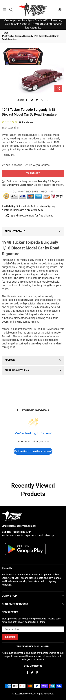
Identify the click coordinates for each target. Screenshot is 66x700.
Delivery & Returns (39, 165)
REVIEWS (10, 360)
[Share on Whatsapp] (42, 100)
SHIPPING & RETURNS (17, 370)
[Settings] (60, 9)
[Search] (11, 9)
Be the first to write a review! (33, 451)
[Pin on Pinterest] (37, 100)
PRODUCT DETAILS (15, 231)
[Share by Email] (47, 100)
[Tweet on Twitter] (31, 100)
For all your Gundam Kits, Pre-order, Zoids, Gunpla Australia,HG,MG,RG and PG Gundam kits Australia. (33, 24)
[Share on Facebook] (26, 100)
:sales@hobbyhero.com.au (22, 525)
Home (5, 33)
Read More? (8, 154)
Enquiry (35, 173)
